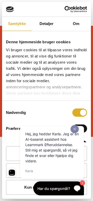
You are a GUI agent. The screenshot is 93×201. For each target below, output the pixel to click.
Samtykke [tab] (17, 23)
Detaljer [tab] (47, 23)
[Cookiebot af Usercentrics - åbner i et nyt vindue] (65, 9)
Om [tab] (76, 23)
